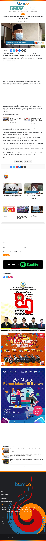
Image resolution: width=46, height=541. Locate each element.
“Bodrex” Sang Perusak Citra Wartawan (8, 214)
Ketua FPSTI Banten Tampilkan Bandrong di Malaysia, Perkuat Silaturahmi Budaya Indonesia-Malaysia (26, 460)
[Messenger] (19, 50)
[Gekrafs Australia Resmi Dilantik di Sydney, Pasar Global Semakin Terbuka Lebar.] (6, 119)
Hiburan (3, 519)
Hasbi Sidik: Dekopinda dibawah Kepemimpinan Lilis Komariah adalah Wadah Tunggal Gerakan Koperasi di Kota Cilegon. (36, 119)
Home (11, 11)
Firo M (21, 21)
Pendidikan (17, 511)
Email (4, 247)
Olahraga (38, 509)
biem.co (15, 54)
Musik (32, 509)
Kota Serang (20, 509)
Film (33, 507)
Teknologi (3, 523)
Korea (13, 509)
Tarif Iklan (37, 537)
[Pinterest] (17, 50)
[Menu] (1, 3)
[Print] (25, 50)
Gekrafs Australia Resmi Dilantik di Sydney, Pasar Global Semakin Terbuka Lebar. (15, 118)
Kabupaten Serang (18, 161)
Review (3, 525)
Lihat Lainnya (23, 465)
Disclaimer (19, 537)
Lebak (27, 509)
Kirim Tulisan (23, 537)
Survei (3, 531)
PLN (23, 511)
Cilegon (15, 507)
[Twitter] (14, 50)
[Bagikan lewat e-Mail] (22, 50)
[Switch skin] (42, 3)
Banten (4, 507)
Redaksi (33, 537)
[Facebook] (11, 50)
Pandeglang (10, 511)
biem (9, 507)
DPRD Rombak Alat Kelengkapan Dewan (35, 214)
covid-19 (21, 507)
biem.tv (15, 537)
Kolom (3, 527)
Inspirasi (3, 521)
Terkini (14, 11)
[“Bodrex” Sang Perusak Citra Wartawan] (9, 209)
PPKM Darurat (28, 161)
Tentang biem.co (42, 537)
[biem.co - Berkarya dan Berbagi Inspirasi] (23, 3)
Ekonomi (28, 507)
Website (25, 247)
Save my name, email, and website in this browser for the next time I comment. (17, 251)
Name (4, 242)
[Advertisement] (23, 70)
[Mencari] (44, 3)
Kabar (16, 11)
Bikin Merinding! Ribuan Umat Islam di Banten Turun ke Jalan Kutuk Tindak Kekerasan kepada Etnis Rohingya (23, 216)
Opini (3, 511)
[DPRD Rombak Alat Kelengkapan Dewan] (37, 209)
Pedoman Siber (29, 537)
